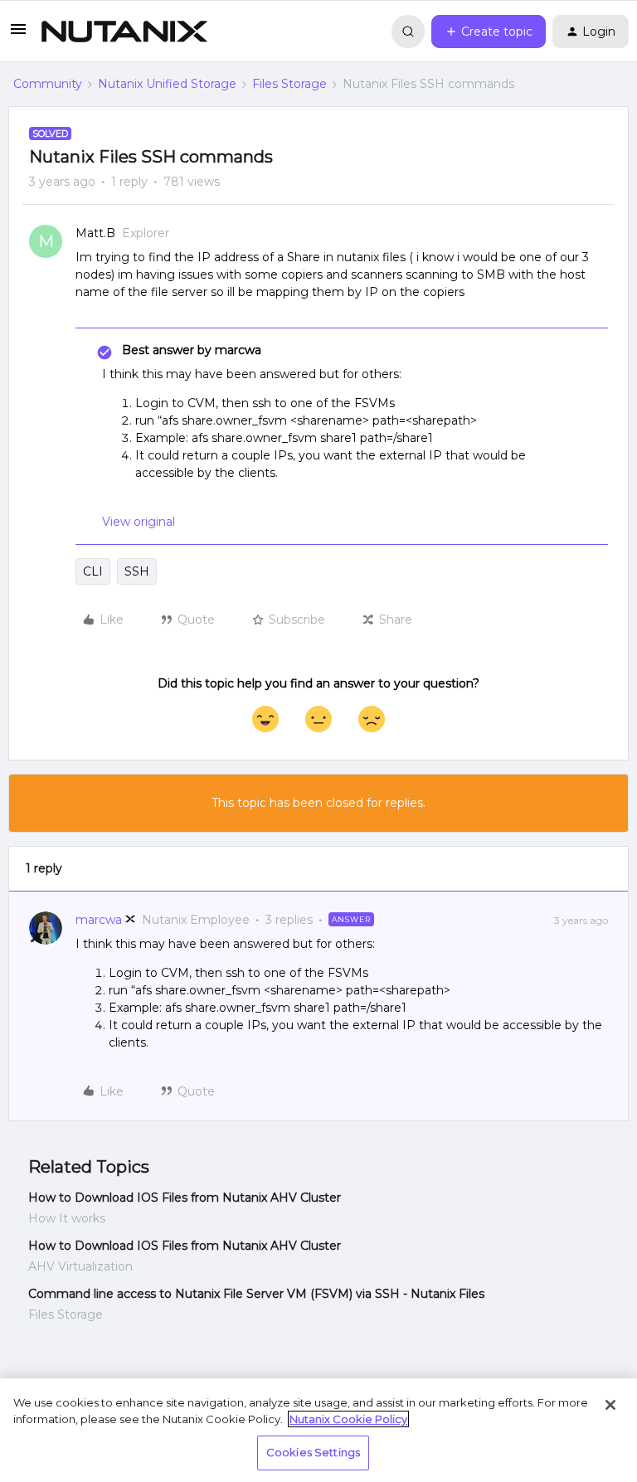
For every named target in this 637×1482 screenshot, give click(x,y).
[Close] (610, 1405)
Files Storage (289, 83)
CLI (93, 571)
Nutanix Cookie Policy (348, 1419)
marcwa (98, 919)
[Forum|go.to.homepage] (124, 31)
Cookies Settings (313, 1452)
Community (47, 83)
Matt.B (95, 233)
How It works (66, 1218)
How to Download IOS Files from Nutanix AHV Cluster (184, 1197)
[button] (18, 34)
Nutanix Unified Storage (167, 83)
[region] (318, 1430)
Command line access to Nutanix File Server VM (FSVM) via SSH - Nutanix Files (256, 1293)
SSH (136, 571)
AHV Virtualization (80, 1266)
